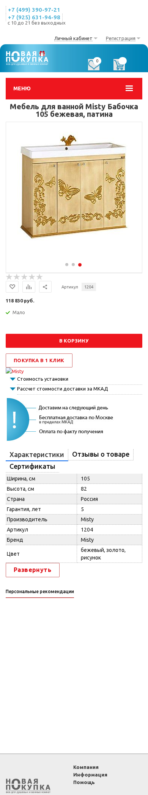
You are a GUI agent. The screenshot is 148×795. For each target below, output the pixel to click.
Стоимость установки (42, 378)
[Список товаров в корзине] (123, 67)
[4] (32, 277)
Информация (90, 774)
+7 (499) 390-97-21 (34, 9)
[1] (9, 277)
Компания (86, 767)
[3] (24, 277)
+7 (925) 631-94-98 (34, 17)
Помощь (84, 782)
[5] (40, 277)
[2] (17, 277)
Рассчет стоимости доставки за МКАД (62, 388)
